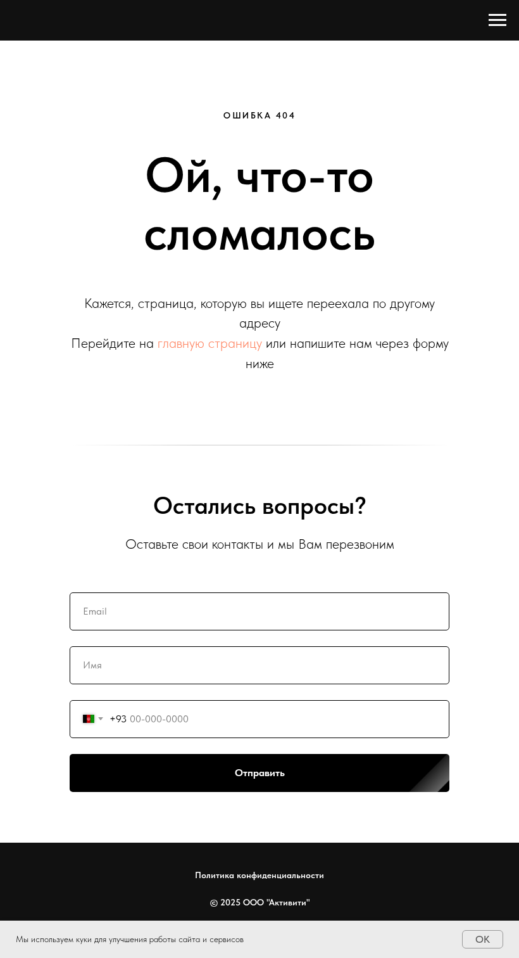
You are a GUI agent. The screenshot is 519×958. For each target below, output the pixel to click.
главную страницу (210, 343)
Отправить (260, 773)
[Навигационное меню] (497, 20)
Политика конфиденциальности (259, 875)
